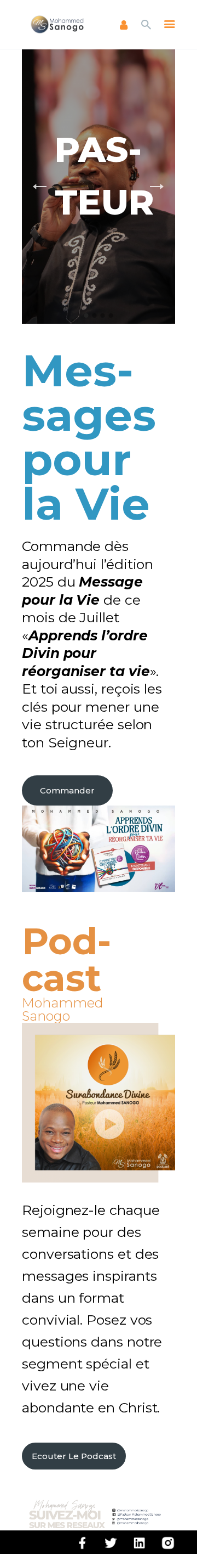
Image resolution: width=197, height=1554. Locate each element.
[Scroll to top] (178, 1528)
